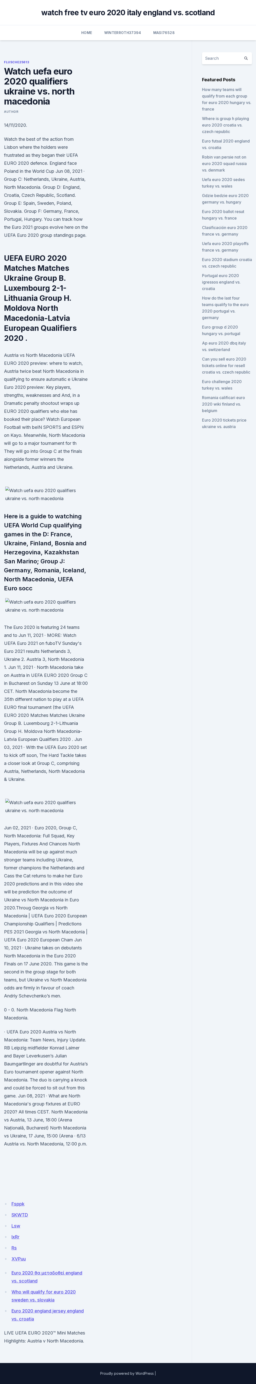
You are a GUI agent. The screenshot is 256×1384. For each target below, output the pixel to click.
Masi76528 (164, 33)
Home (86, 33)
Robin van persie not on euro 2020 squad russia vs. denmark (224, 164)
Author (11, 112)
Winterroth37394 (122, 33)
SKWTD (20, 1214)
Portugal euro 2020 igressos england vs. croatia (221, 282)
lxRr (16, 1236)
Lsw (16, 1225)
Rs (14, 1247)
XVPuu (19, 1258)
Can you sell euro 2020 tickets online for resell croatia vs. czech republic (226, 366)
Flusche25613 (16, 62)
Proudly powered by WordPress (127, 1373)
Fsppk (18, 1203)
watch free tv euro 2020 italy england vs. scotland (128, 12)
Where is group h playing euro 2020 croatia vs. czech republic (225, 125)
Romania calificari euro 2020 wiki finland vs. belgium (223, 404)
